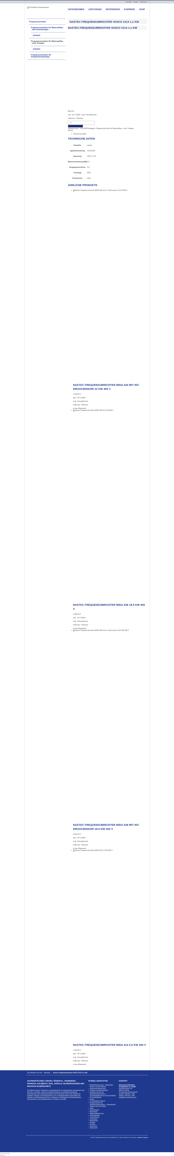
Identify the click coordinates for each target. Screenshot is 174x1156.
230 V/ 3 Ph (91, 156)
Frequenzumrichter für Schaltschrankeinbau (41, 56)
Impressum (143, 2)
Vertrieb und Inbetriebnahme (37, 1097)
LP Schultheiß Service (97, 1101)
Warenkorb (93, 1112)
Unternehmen (76, 9)
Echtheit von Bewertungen (99, 1090)
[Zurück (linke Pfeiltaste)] (1, 1155)
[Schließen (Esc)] (9, 1153)
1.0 (88, 162)
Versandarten (94, 1110)
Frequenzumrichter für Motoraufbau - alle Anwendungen (47, 28)
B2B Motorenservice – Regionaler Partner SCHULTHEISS (101, 1086)
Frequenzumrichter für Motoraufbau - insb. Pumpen (115, 128)
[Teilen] (6, 1153)
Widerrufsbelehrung (97, 1113)
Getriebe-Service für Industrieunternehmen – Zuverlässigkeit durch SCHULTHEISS (103, 1094)
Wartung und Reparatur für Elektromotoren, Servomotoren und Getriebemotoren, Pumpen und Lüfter (54, 1098)
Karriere (129, 9)
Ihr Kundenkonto (95, 1097)
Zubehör (36, 35)
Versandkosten (91, 115)
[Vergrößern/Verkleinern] (1, 1153)
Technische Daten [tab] (79, 134)
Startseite (47, 1073)
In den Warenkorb (75, 126)
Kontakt (135, 2)
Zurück (70, 130)
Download (128, 2)
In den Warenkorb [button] (79, 408)
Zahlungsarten (95, 1115)
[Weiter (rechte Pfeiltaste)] (4, 1155)
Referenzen (113, 9)
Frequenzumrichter (37, 22)
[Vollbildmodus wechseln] (4, 1153)
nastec (89, 145)
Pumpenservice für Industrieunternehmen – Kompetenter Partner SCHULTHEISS (103, 1104)
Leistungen (95, 9)
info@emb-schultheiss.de (127, 1097)
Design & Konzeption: (136, 1137)
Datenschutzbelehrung (98, 1088)
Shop (142, 9)
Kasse (92, 1099)
